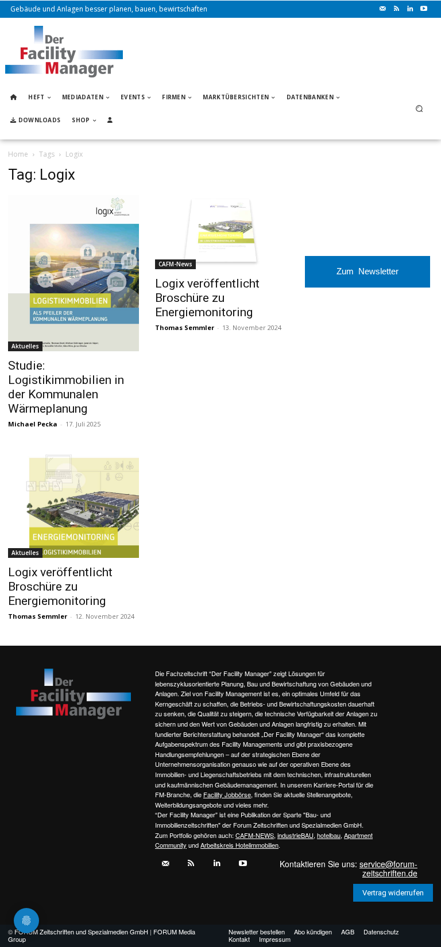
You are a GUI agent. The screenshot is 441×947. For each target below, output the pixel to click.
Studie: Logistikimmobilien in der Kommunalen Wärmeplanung (66, 387)
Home (18, 154)
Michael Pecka (32, 424)
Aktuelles (25, 346)
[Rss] (396, 9)
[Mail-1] (382, 9)
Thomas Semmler (184, 327)
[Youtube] (424, 9)
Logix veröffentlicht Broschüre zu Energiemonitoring (207, 298)
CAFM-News (175, 264)
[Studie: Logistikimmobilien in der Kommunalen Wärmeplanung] (73, 273)
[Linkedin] (410, 9)
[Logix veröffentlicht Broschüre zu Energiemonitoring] (220, 232)
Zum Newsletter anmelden (367, 277)
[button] (419, 109)
